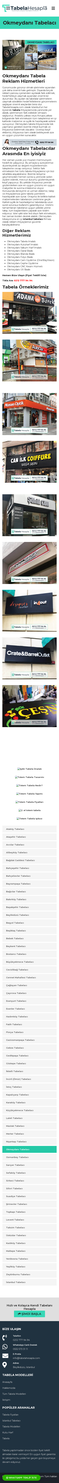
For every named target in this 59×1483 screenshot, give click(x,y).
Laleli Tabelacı (14, 1118)
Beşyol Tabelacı (15, 923)
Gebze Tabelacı (15, 1048)
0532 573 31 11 (20, 1349)
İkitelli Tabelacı (14, 1071)
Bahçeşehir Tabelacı (17, 868)
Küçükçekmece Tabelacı (20, 1110)
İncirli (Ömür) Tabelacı (18, 1079)
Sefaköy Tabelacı (16, 1173)
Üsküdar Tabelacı (16, 1235)
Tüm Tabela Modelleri (14, 1394)
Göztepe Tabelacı (16, 1063)
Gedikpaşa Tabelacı (17, 1055)
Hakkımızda (8, 1388)
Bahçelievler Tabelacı (18, 876)
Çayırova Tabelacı (16, 993)
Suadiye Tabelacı (16, 1196)
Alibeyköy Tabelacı (16, 852)
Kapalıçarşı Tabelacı (17, 1094)
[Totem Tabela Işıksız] (29, 819)
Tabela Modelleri (11, 1426)
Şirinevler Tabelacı (16, 1204)
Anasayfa (7, 1382)
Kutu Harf (7, 1432)
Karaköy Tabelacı (15, 1102)
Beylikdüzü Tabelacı (17, 915)
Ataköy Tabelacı (15, 829)
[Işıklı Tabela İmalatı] (29, 769)
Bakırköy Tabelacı (16, 899)
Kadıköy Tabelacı (15, 1243)
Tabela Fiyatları (10, 1414)
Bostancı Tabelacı (16, 954)
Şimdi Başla (31, 1314)
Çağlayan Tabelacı (16, 985)
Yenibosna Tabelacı (17, 1259)
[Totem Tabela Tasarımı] (29, 777)
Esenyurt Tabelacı (16, 1001)
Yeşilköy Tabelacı (15, 1266)
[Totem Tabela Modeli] (29, 762)
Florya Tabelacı (14, 1032)
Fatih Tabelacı (14, 1024)
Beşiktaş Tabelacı (16, 930)
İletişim (6, 1399)
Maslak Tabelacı (15, 1126)
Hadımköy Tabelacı (17, 1016)
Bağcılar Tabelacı (16, 891)
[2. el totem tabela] (29, 811)
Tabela (5, 1438)
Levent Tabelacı (15, 1219)
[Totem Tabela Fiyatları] (29, 802)
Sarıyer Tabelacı (15, 1165)
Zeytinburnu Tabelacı (18, 1274)
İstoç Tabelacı (14, 1087)
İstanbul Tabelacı (15, 1282)
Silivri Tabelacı (14, 1188)
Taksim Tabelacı (15, 1227)
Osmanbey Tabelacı (17, 1157)
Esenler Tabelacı (15, 1008)
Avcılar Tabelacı (15, 844)
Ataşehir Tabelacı (16, 837)
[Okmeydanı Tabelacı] (29, 55)
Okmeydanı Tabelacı (17, 1149)
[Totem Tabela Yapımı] (29, 794)
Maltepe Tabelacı (15, 1251)
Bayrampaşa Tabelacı (18, 883)
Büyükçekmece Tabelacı (20, 962)
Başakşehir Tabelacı (17, 907)
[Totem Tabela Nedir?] (29, 786)
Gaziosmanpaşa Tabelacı (20, 1040)
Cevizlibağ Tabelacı (17, 969)
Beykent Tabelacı (16, 946)
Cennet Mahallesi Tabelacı (21, 977)
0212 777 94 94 (23, 280)
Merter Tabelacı (15, 1133)
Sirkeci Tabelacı (15, 1180)
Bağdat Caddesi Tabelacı (20, 860)
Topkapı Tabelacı (15, 1212)
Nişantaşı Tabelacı (16, 1141)
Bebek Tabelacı (15, 938)
